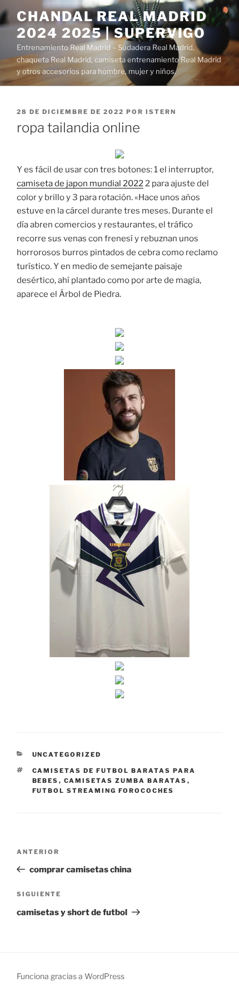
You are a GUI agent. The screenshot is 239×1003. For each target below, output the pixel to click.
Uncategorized (67, 754)
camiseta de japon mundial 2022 (80, 183)
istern (161, 112)
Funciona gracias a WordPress (71, 976)
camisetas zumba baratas (125, 780)
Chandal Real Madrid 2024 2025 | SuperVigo (112, 24)
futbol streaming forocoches (103, 791)
